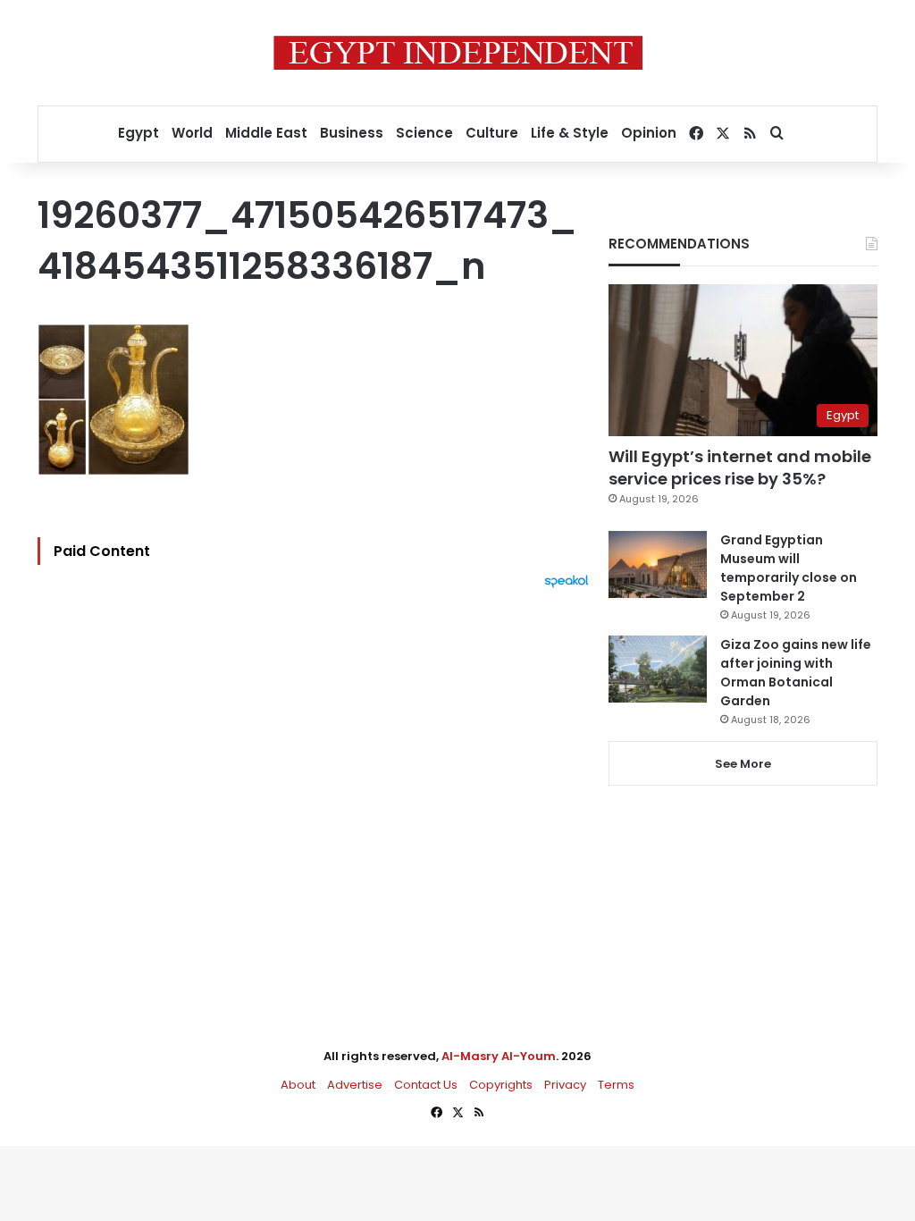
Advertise (354, 1084)
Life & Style (570, 132)
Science (424, 132)
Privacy (565, 1084)
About (298, 1084)
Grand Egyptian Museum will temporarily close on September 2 (788, 568)
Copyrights (501, 1084)
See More (743, 763)
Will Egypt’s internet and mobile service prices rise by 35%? (740, 467)
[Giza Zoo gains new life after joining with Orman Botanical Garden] (658, 669)
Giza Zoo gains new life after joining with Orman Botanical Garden (795, 673)
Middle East (266, 132)
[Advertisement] (318, 785)
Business (351, 132)
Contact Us (426, 1084)
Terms (616, 1084)
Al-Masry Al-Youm (498, 1056)
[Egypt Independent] (457, 53)
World (192, 132)
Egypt (138, 132)
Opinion (648, 132)
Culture (492, 132)
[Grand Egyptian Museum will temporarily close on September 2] (658, 564)
